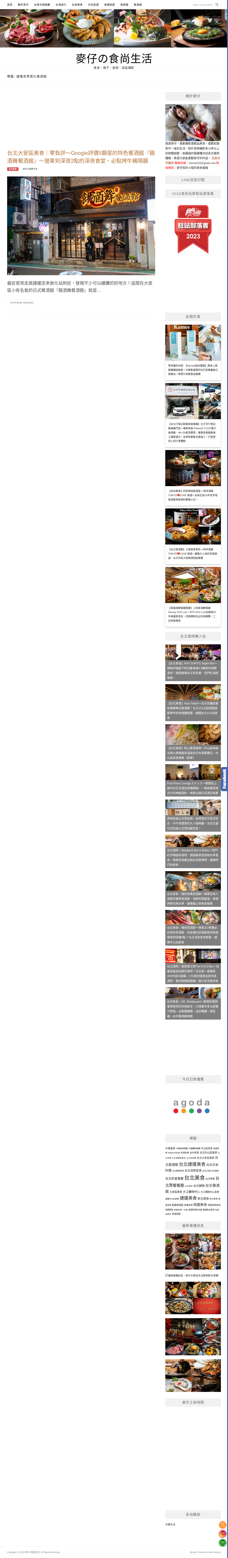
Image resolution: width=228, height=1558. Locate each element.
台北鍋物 (199, 1185)
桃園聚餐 (169, 1210)
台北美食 (13, 169)
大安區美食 (176, 1191)
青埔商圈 (176, 1214)
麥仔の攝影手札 (30, 169)
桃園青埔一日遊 (181, 1210)
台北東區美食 (178, 1171)
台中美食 (194, 1152)
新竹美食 (213, 1199)
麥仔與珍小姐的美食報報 (192, 167)
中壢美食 (170, 1148)
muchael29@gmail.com (202, 162)
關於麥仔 (23, 4)
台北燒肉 (215, 1171)
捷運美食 (188, 1198)
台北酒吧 (189, 1186)
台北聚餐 (210, 1178)
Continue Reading (22, 303)
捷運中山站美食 (172, 1199)
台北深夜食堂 (193, 1170)
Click (224, 779)
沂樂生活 (170, 1524)
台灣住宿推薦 (42, 4)
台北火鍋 (206, 1171)
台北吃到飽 (191, 1158)
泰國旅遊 (109, 4)
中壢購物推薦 (194, 1148)
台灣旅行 (61, 4)
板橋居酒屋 (177, 1205)
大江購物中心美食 (210, 1192)
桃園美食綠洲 (214, 1205)
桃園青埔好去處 (195, 1210)
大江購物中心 (191, 1191)
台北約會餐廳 (174, 1178)
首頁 (9, 4)
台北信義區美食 (179, 1158)
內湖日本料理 (174, 1153)
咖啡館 (124, 4)
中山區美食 (207, 1148)
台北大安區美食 (205, 1158)
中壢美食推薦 (182, 1148)
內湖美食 (184, 1153)
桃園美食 (200, 1205)
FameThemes (214, 1552)
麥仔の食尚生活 (114, 58)
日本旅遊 (93, 4)
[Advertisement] (81, 121)
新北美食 (203, 1198)
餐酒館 (138, 4)
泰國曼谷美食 (208, 1210)
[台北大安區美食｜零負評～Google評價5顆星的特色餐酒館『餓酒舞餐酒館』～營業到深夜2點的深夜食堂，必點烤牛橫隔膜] (81, 225)
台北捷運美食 (192, 1164)
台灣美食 (77, 4)
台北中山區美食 (208, 1152)
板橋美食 (188, 1205)
